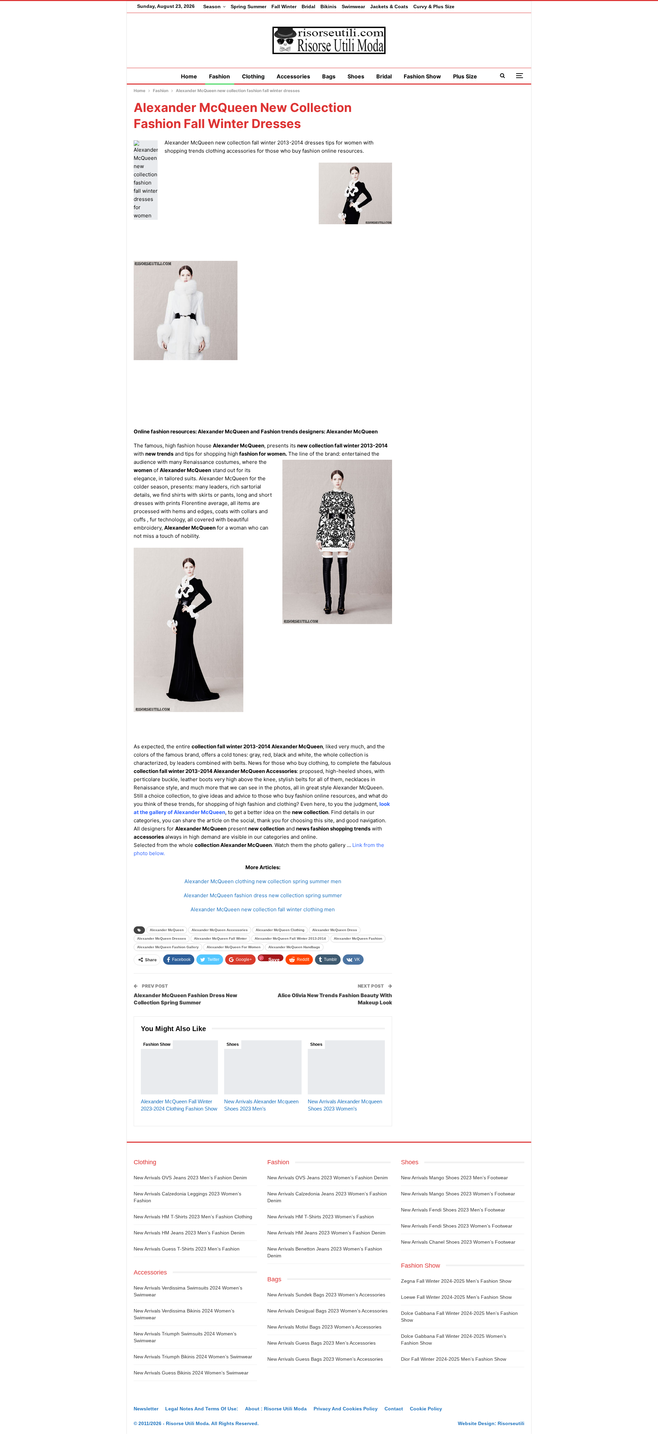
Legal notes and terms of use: (201, 1408)
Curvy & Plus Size (433, 6)
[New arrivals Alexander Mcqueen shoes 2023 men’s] (262, 1067)
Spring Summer (248, 6)
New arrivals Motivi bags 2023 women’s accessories (324, 1327)
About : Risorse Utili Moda (276, 1408)
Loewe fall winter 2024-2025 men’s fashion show (456, 1297)
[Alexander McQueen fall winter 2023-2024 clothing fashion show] (179, 1067)
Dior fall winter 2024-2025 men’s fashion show (453, 1359)
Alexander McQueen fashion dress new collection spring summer (263, 895)
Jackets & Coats (389, 6)
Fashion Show (422, 76)
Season (212, 6)
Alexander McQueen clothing (280, 930)
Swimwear (353, 6)
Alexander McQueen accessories (220, 930)
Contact (394, 1408)
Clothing (253, 76)
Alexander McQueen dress (334, 930)
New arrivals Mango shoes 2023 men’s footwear (454, 1177)
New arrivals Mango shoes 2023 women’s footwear (458, 1193)
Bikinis (328, 6)
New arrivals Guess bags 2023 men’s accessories (321, 1343)
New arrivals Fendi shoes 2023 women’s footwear (456, 1226)
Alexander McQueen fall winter (220, 938)
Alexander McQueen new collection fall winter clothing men (263, 909)
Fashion (219, 76)
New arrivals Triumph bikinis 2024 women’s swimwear (193, 1356)
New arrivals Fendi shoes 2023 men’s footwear (453, 1210)
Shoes (356, 76)
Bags (329, 76)
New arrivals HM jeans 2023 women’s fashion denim (326, 1232)
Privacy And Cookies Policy (346, 1408)
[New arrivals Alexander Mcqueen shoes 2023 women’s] (346, 1067)
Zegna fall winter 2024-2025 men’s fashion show (456, 1281)
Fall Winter (283, 6)
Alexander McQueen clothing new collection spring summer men (262, 881)
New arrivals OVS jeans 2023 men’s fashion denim (190, 1177)
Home (189, 76)
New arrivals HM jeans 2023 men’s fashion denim (189, 1232)
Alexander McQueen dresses (161, 938)
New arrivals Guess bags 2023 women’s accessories (325, 1359)
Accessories (293, 76)
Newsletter (146, 1408)
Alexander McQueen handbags (294, 947)
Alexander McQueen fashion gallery (168, 947)
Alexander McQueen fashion (358, 938)
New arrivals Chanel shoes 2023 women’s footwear (458, 1242)
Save (274, 959)
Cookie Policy (426, 1408)
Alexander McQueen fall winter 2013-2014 (290, 938)
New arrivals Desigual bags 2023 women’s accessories (327, 1311)
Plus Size (465, 76)
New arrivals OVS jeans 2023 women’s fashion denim (327, 1177)
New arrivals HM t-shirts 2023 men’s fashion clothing (193, 1216)
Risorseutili (511, 1423)
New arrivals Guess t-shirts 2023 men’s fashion (187, 1249)
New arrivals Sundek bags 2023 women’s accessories (326, 1294)
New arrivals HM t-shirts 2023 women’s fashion (320, 1216)
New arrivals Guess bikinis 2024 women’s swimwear (191, 1372)
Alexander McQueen (167, 930)
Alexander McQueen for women (233, 947)
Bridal (308, 6)
